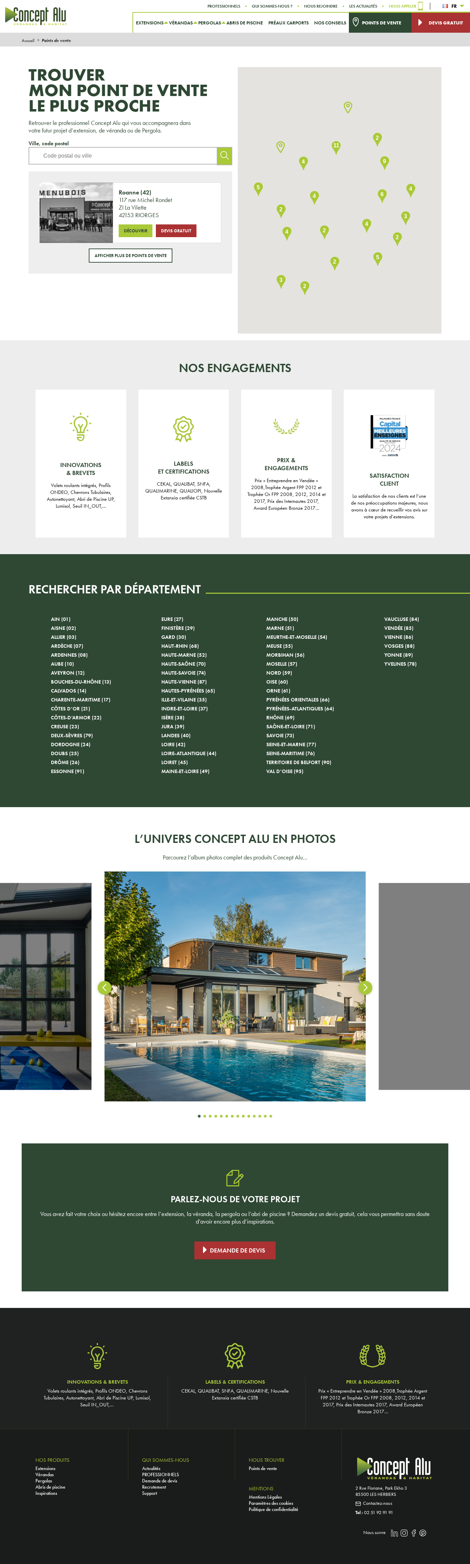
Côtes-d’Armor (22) (76, 717)
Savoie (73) (280, 735)
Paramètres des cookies (271, 1503)
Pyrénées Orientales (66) (298, 699)
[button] (348, 108)
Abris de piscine (50, 1487)
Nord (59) (279, 672)
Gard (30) (173, 637)
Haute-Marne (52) (184, 655)
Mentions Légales (265, 1497)
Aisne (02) (63, 628)
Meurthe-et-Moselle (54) (296, 637)
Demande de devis (237, 1250)
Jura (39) (172, 726)
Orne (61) (278, 690)
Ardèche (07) (67, 646)
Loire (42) (173, 744)
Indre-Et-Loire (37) (184, 708)
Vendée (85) (399, 628)
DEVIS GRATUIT (176, 231)
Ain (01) (61, 619)
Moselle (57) (281, 664)
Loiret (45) (174, 762)
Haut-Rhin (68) (180, 646)
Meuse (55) (279, 646)
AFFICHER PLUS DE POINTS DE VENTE (131, 255)
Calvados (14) (68, 690)
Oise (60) (277, 681)
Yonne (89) (398, 655)
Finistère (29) (178, 628)
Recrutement (154, 1487)
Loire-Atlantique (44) (188, 753)
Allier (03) (63, 637)
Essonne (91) (67, 771)
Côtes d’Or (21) (70, 708)
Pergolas (43, 1481)
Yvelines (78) (400, 664)
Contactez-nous (377, 1503)
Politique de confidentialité (273, 1509)
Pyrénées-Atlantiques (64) (300, 708)
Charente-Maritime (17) (80, 699)
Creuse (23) (65, 726)
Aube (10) (62, 664)
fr (454, 6)
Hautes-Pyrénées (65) (188, 690)
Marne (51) (280, 628)
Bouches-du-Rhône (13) (81, 681)
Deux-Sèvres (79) (72, 735)
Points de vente (263, 1468)
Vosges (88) (399, 646)
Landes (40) (176, 735)
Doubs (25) (65, 753)
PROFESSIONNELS (160, 1474)
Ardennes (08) (69, 655)
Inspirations (46, 1493)
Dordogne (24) (70, 744)
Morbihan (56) (285, 655)
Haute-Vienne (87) (184, 681)
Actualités (151, 1468)
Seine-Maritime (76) (290, 753)
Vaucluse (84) (401, 619)
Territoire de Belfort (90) (298, 762)
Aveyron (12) (68, 672)
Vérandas (44, 1474)
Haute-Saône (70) (183, 664)
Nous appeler (402, 6)
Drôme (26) (65, 762)
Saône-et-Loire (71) (290, 726)
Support (149, 1493)
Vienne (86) (398, 637)
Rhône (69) (280, 717)
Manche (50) (282, 619)
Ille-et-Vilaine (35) (184, 699)
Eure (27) (172, 619)
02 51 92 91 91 (378, 1512)
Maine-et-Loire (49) (185, 771)
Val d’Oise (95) (284, 771)
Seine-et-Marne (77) (291, 744)
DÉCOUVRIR (135, 231)
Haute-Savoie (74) (183, 672)
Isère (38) (172, 717)
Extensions (45, 1468)
